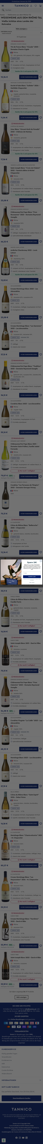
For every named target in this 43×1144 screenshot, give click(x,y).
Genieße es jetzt (32, 576)
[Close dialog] (41, 561)
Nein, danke (32, 582)
